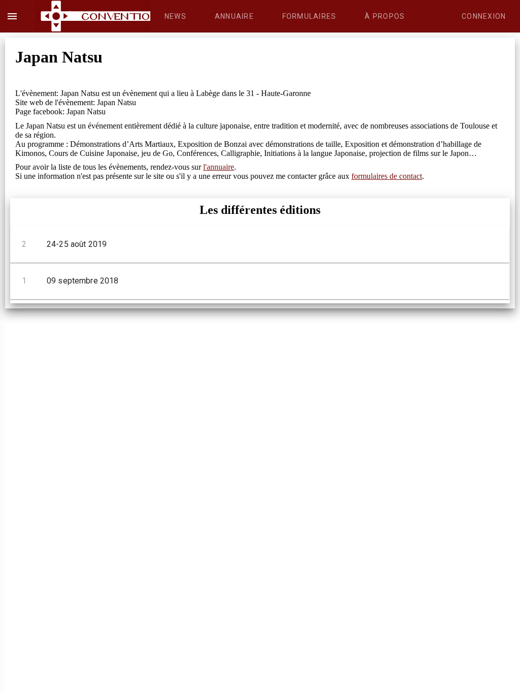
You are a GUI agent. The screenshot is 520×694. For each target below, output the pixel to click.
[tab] (175, 16)
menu (12, 16)
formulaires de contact (386, 176)
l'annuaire (218, 167)
